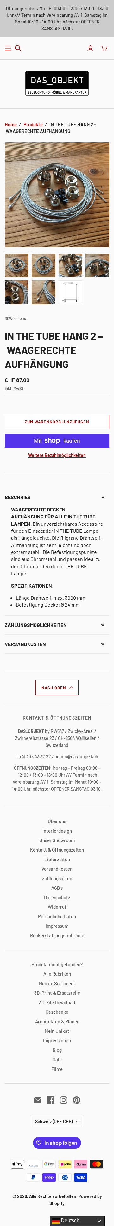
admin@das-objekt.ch (76, 756)
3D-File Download (57, 1002)
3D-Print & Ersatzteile (57, 993)
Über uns (57, 821)
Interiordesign (57, 831)
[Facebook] (50, 1100)
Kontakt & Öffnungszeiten (57, 850)
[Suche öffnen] (18, 48)
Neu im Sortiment (57, 983)
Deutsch (69, 1220)
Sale (57, 1059)
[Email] (37, 1100)
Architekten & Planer (57, 1021)
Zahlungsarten (57, 878)
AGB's (57, 888)
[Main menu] (8, 48)
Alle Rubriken (57, 974)
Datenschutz (57, 897)
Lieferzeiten (57, 859)
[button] (57, 497)
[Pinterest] (76, 1100)
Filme (57, 1069)
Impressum (57, 926)
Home (11, 124)
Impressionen (57, 1040)
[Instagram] (63, 1100)
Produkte (33, 124)
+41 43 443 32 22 (35, 756)
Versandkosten (57, 869)
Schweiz (54, 1121)
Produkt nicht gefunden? (57, 964)
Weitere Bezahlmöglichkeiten (57, 455)
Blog (57, 1050)
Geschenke (57, 1012)
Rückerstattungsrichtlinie (57, 935)
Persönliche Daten (57, 916)
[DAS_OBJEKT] (57, 82)
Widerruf (57, 907)
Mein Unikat (57, 1031)
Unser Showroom (57, 840)
